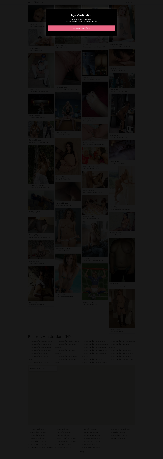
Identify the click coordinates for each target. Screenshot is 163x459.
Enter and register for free (81, 28)
